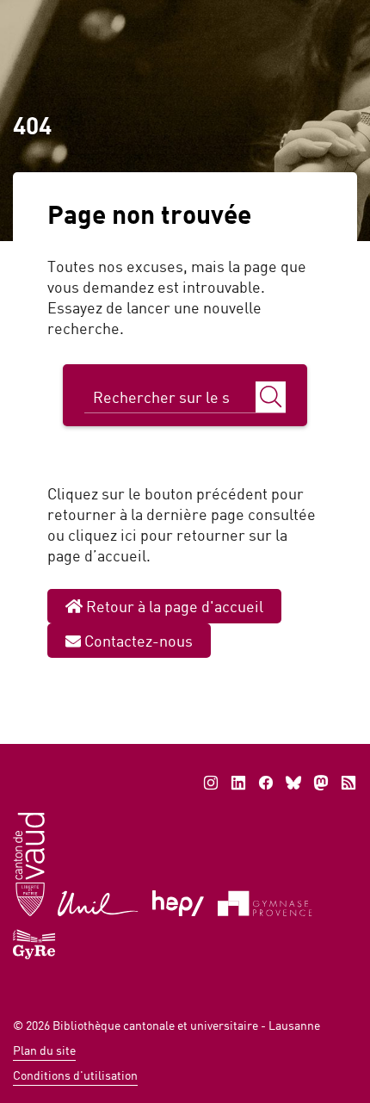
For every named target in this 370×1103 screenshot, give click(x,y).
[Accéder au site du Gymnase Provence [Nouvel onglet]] (265, 902)
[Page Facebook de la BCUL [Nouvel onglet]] (265, 782)
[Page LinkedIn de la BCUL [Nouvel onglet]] (238, 782)
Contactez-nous (137, 640)
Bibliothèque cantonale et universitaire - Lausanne (186, 1025)
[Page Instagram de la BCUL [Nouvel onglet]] (210, 782)
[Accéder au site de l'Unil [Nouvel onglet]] (98, 902)
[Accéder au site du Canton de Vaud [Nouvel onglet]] (29, 863)
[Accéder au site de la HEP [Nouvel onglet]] (178, 902)
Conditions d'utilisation (75, 1075)
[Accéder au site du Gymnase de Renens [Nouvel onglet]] (35, 942)
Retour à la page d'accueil (173, 606)
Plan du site (44, 1050)
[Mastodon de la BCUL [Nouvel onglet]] (321, 782)
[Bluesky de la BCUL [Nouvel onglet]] (293, 782)
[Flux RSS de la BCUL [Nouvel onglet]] (348, 782)
